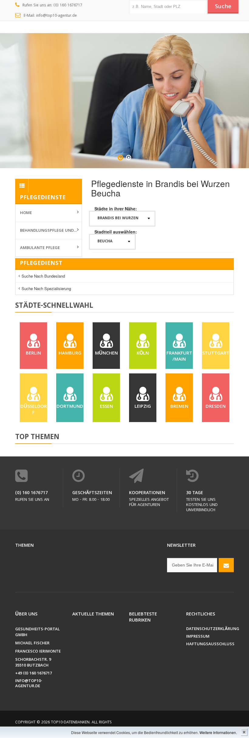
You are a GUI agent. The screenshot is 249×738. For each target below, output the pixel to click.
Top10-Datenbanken (70, 722)
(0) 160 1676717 (31, 493)
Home (26, 213)
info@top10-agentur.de (28, 684)
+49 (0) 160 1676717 (33, 673)
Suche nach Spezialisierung (46, 288)
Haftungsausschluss (210, 644)
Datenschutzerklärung (210, 629)
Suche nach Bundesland (43, 276)
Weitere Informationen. (218, 732)
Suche (223, 7)
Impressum (198, 636)
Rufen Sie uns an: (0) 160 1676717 (52, 5)
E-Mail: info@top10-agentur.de (50, 16)
